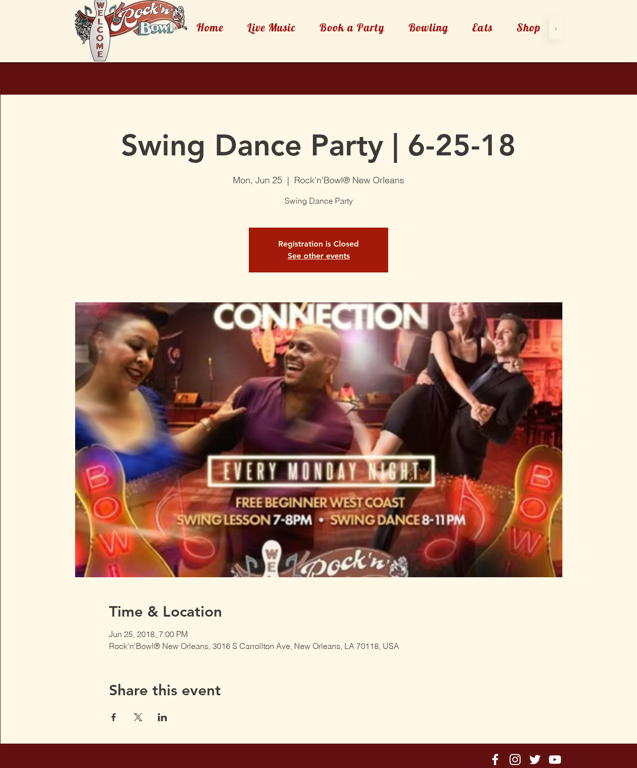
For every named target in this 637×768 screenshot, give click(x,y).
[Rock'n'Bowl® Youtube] (554, 759)
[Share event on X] (138, 717)
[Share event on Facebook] (113, 717)
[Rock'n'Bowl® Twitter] (535, 759)
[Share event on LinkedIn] (162, 717)
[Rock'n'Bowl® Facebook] (495, 759)
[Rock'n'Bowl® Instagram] (515, 759)
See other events (319, 255)
